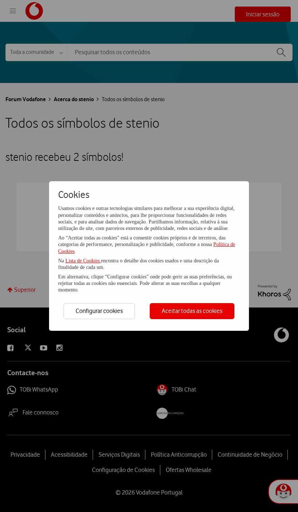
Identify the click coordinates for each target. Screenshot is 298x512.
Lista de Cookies (83, 260)
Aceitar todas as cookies (192, 310)
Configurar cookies (99, 310)
